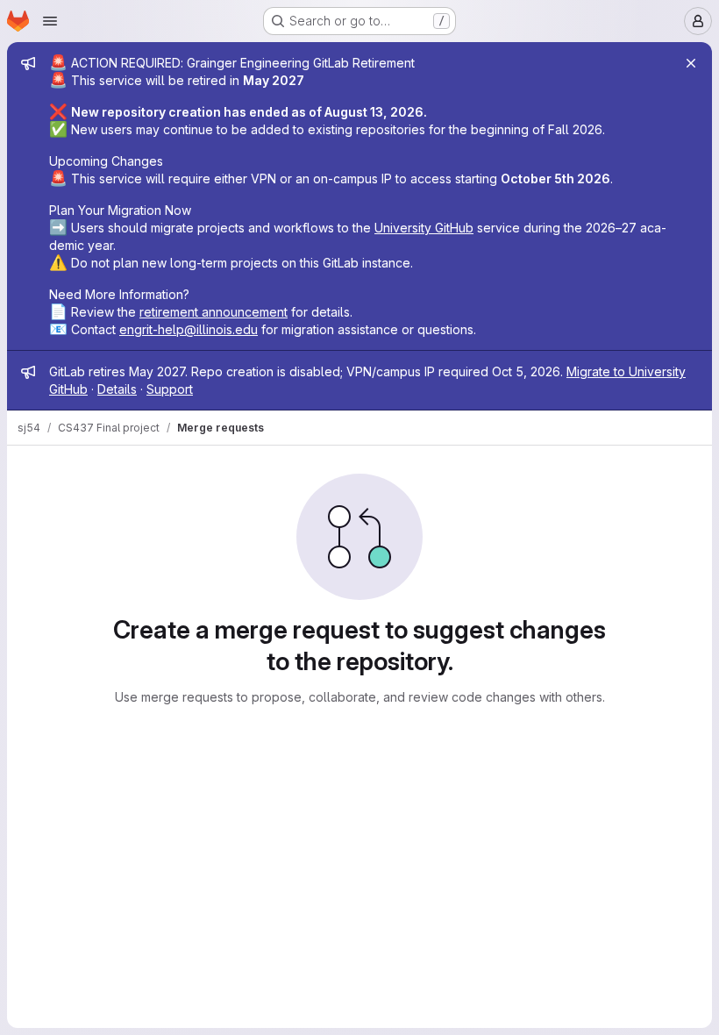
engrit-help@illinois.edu (188, 329)
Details (117, 389)
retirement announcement (213, 311)
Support (169, 389)
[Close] (690, 63)
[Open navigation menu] (50, 21)
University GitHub (423, 227)
